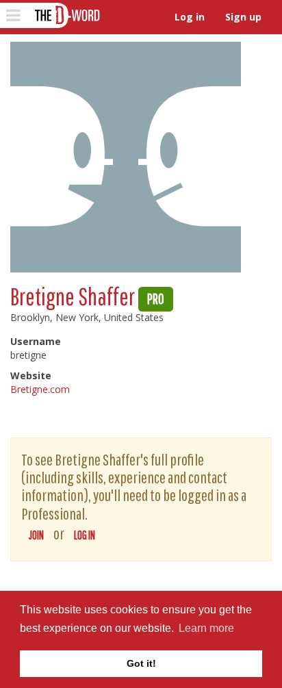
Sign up (243, 16)
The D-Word (66, 15)
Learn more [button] (206, 628)
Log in (190, 16)
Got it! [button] (141, 663)
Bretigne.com (40, 389)
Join (36, 535)
